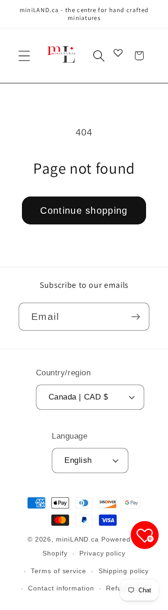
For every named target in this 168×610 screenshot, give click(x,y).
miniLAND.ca (77, 539)
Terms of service (58, 571)
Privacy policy (102, 553)
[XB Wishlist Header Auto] (118, 52)
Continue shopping (83, 210)
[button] (24, 55)
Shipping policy (123, 571)
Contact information (61, 588)
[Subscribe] (135, 317)
